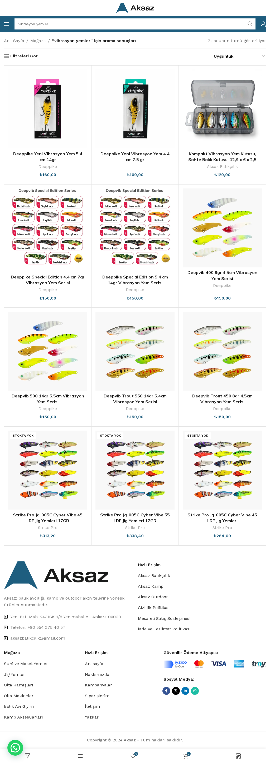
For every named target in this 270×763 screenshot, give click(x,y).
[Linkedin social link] (185, 691)
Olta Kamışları (18, 684)
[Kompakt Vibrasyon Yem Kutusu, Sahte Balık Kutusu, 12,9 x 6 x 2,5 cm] (222, 108)
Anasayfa (94, 663)
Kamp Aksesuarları (23, 717)
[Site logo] (135, 7)
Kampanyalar (98, 684)
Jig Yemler (14, 674)
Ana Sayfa (14, 40)
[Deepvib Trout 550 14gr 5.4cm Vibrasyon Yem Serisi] (135, 351)
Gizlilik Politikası (154, 607)
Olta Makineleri (19, 695)
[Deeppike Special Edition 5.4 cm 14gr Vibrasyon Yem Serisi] (135, 230)
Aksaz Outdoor (153, 596)
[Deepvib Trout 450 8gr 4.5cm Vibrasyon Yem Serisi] (222, 351)
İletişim (92, 706)
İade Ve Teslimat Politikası (164, 628)
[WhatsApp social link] (195, 691)
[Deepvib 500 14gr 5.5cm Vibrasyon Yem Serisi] (47, 351)
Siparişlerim (97, 695)
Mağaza (38, 40)
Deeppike (47, 166)
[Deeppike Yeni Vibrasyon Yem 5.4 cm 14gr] (47, 108)
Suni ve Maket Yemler (26, 663)
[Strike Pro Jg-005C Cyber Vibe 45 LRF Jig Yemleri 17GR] (47, 470)
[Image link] (56, 574)
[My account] (263, 24)
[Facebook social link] (166, 691)
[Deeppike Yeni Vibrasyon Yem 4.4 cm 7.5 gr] (135, 108)
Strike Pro (47, 527)
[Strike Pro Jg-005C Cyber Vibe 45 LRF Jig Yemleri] (222, 470)
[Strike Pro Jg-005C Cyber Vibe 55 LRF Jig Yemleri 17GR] (135, 470)
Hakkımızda (97, 674)
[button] (15, 748)
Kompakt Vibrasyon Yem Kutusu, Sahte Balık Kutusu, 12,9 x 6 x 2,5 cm (222, 159)
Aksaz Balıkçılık (222, 166)
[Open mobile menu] (6, 24)
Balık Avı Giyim (19, 706)
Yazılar (92, 717)
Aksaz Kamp (150, 586)
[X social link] (176, 691)
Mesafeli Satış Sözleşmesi (164, 618)
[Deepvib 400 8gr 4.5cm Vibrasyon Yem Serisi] (222, 227)
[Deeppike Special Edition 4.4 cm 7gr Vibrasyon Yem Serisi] (47, 230)
